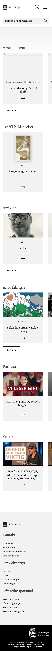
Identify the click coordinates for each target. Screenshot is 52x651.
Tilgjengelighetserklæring (34, 644)
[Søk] (45, 21)
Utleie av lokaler (11, 555)
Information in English (14, 551)
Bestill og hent (10, 607)
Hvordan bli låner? (12, 599)
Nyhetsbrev (9, 547)
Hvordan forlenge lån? (14, 611)
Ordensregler (9, 583)
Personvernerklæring (16, 644)
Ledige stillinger (11, 579)
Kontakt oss (9, 543)
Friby (5, 575)
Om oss (6, 571)
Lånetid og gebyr (11, 603)
